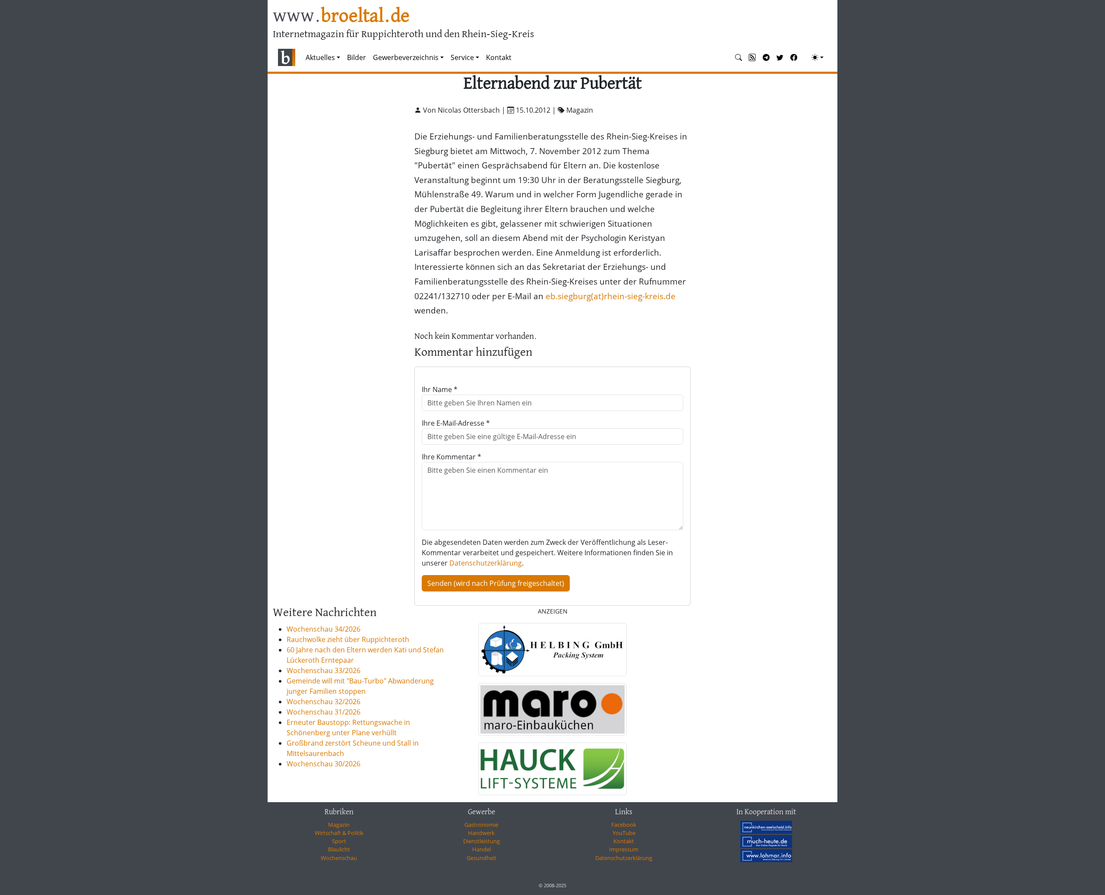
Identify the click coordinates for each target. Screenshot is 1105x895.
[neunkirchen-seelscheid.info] (766, 827)
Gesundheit (481, 858)
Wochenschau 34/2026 (323, 629)
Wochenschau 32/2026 (323, 701)
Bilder (356, 57)
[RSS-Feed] (752, 57)
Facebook (623, 825)
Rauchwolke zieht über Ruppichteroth (348, 639)
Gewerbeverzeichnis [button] (406, 57)
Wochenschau (339, 858)
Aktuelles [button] (320, 57)
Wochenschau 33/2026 (323, 670)
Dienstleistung (481, 841)
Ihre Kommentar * (451, 457)
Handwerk (481, 833)
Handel (481, 849)
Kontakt (498, 57)
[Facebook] (794, 57)
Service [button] (462, 57)
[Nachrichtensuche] (738, 57)
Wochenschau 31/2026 (323, 712)
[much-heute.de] (766, 841)
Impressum (623, 849)
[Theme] (817, 57)
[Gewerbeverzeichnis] (552, 649)
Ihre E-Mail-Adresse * (456, 423)
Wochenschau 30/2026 (323, 763)
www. (341, 16)
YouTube (623, 833)
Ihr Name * (440, 389)
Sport (339, 841)
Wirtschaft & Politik (339, 833)
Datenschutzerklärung (485, 563)
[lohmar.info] (766, 855)
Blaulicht (339, 849)
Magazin (339, 825)
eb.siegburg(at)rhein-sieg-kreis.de (611, 296)
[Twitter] (780, 57)
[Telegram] (766, 57)
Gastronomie (481, 825)
